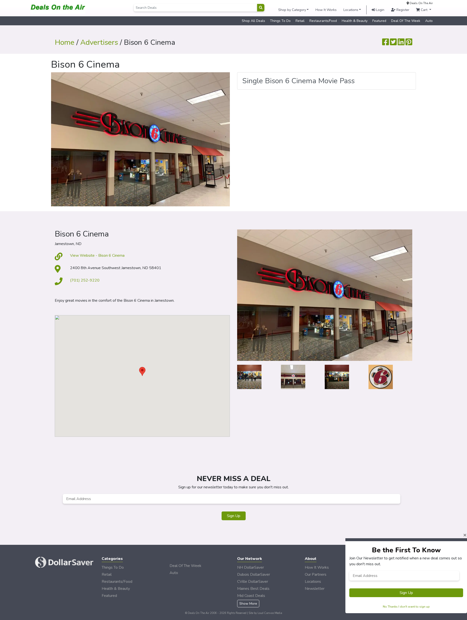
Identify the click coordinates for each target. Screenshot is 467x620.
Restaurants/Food (323, 20)
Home (64, 42)
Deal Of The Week (405, 20)
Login (379, 10)
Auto (429, 20)
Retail (300, 20)
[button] (142, 371)
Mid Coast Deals (251, 595)
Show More (248, 603)
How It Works (326, 10)
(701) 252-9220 (84, 280)
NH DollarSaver (250, 567)
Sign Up (233, 516)
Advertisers (99, 42)
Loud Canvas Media (270, 613)
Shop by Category (292, 10)
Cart (424, 10)
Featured (379, 20)
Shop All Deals (253, 20)
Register (402, 10)
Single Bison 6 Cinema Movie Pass (298, 81)
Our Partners (315, 574)
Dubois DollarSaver (253, 574)
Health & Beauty (355, 20)
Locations (350, 10)
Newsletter (314, 588)
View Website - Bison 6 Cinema (97, 255)
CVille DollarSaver (252, 581)
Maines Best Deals (253, 588)
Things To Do (280, 20)
